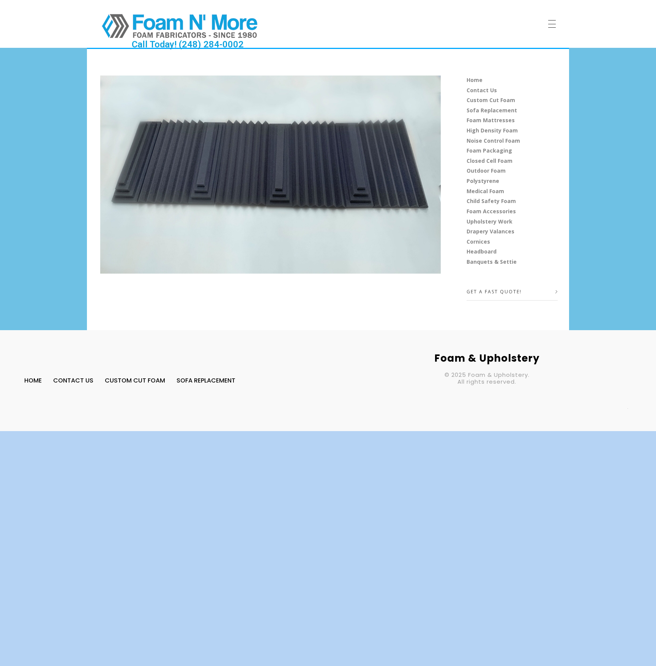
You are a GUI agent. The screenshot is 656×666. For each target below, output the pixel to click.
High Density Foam (492, 130)
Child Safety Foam (491, 201)
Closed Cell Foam (489, 160)
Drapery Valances (490, 231)
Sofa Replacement (492, 110)
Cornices (478, 241)
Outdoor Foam (486, 170)
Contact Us (482, 90)
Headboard (482, 251)
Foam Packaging (489, 150)
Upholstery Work (489, 221)
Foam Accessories (491, 211)
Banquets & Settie (492, 261)
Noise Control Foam (493, 140)
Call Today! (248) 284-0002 (188, 44)
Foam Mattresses (491, 120)
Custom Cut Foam (491, 100)
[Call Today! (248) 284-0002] (179, 25)
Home (475, 79)
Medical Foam (485, 191)
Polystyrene (483, 180)
